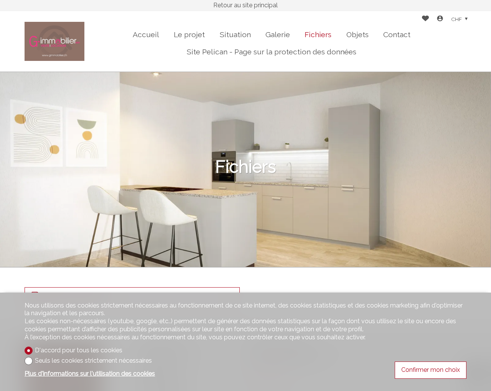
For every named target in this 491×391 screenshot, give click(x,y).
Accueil (146, 34)
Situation (235, 34)
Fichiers (318, 34)
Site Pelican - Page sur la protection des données (271, 51)
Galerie (277, 34)
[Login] (440, 19)
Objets (357, 34)
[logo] (54, 41)
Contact (396, 34)
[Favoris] (425, 19)
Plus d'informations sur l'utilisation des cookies (90, 373)
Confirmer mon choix (430, 369)
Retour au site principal (245, 5)
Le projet (189, 34)
